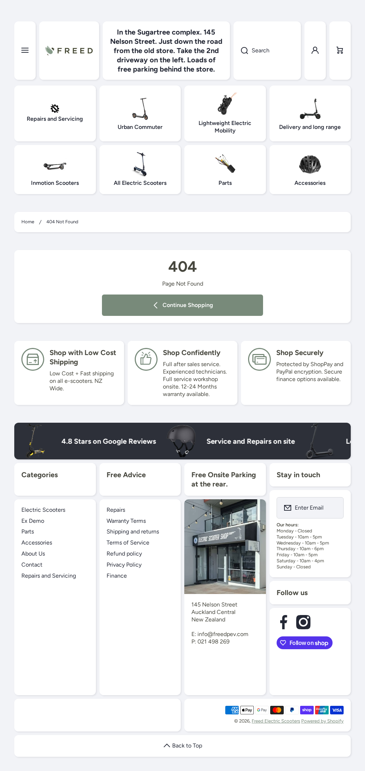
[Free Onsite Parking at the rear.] (225, 546)
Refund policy (124, 553)
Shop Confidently (192, 352)
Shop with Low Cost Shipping (83, 357)
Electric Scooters (43, 509)
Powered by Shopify (322, 721)
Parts (27, 531)
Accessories (36, 542)
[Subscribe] (334, 508)
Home (27, 221)
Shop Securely (300, 352)
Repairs (116, 509)
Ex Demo (32, 520)
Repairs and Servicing (48, 575)
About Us (33, 553)
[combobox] (267, 50)
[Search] (240, 50)
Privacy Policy (124, 564)
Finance (117, 575)
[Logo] (69, 50)
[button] (340, 50)
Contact (31, 564)
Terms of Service (128, 542)
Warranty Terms (126, 520)
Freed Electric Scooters (276, 721)
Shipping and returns (133, 531)
